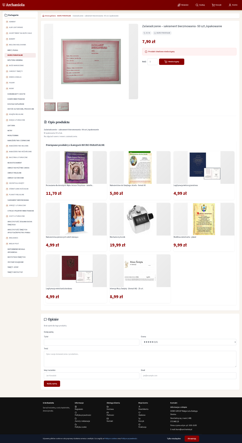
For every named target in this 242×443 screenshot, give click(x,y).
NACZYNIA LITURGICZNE (18, 157)
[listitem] (50, 107)
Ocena (143, 336)
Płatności (110, 415)
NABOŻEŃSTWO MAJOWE (18, 146)
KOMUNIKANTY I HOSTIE (16, 94)
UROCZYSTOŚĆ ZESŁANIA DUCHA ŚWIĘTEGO (20, 223)
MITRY (10, 130)
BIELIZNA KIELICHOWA (17, 45)
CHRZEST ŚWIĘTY (16, 71)
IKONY (11, 88)
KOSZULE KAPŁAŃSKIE (16, 104)
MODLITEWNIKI (13, 135)
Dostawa (110, 409)
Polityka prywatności (83, 415)
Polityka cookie (81, 427)
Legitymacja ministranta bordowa (59, 288)
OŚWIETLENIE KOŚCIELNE (18, 189)
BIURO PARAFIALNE (15, 55)
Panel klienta (143, 409)
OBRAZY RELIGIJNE (14, 173)
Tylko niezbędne (174, 438)
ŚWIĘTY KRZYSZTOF (15, 272)
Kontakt (110, 421)
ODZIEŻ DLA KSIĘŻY (16, 183)
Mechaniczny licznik (117, 237)
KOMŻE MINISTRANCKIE (16, 99)
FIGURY (12, 82)
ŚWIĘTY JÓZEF (13, 267)
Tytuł (46, 336)
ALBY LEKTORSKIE (16, 27)
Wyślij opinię (52, 383)
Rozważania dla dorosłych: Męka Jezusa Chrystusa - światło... (69, 185)
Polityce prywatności (129, 438)
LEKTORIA (11, 125)
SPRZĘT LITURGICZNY (17, 205)
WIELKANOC (13, 238)
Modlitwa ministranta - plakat (185, 237)
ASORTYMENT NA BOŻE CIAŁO (20, 33)
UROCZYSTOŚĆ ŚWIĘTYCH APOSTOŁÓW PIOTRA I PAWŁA (19, 231)
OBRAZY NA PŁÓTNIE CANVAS (18, 168)
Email (143, 370)
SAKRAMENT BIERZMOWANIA (18, 200)
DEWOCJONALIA (15, 77)
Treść (46, 348)
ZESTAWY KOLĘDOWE (16, 262)
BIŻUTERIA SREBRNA (15, 60)
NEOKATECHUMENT (15, 163)
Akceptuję (192, 438)
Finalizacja (142, 427)
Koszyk (141, 421)
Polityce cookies (110, 438)
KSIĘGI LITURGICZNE (17, 120)
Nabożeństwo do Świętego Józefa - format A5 (128, 185)
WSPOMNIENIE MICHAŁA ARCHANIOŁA (16, 251)
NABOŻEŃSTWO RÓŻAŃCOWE (20, 151)
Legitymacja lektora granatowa (186, 185)
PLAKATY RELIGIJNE (16, 194)
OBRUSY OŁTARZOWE (16, 178)
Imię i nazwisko (49, 370)
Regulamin (79, 409)
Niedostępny (173, 61)
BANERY (12, 39)
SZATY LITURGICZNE (17, 216)
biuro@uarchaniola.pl (184, 429)
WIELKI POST (14, 243)
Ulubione (141, 415)
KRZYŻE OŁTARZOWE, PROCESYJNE (21, 109)
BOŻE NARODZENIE (16, 65)
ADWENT (12, 21)
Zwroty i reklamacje (82, 421)
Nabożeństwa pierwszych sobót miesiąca (62, 237)
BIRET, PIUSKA (13, 50)
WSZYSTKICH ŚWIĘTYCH (16, 257)
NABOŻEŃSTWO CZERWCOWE (19, 140)
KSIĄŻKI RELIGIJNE (16, 114)
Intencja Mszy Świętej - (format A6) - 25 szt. (126, 288)
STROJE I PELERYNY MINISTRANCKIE (21, 211)
